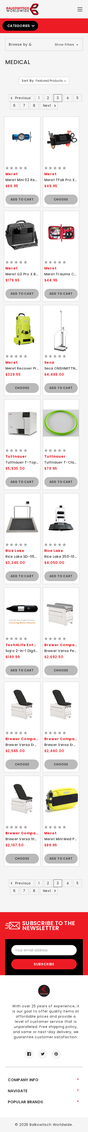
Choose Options (61, 200)
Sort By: (28, 81)
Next (48, 105)
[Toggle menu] (80, 8)
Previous (22, 97)
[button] (44, 44)
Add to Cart (22, 199)
